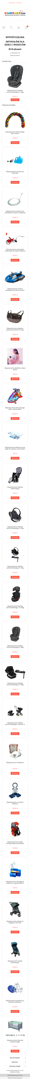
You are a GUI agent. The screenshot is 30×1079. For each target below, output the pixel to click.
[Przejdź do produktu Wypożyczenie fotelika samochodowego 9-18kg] (15, 634)
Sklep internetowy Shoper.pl (15, 1078)
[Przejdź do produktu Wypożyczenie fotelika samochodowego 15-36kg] (15, 594)
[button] (4, 27)
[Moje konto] (18, 27)
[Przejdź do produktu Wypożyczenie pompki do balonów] (15, 160)
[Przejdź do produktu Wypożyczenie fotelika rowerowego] (15, 475)
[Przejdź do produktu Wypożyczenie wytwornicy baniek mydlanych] (15, 989)
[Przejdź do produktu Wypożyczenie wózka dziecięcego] (15, 949)
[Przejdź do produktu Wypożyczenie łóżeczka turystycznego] (15, 1028)
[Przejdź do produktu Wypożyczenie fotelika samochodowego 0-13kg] (15, 515)
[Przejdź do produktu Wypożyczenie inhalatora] (15, 751)
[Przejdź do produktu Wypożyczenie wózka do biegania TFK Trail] (15, 909)
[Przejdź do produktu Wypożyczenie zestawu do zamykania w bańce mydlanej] (15, 199)
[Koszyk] (26, 27)
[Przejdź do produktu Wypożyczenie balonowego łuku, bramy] (15, 120)
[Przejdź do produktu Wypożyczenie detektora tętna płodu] (15, 356)
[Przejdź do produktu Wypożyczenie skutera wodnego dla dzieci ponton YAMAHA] (15, 277)
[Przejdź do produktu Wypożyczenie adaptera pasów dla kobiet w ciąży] (15, 316)
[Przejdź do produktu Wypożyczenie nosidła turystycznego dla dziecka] (15, 830)
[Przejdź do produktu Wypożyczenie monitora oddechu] (15, 790)
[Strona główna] (15, 13)
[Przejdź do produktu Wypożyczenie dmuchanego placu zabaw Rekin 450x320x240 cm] (15, 396)
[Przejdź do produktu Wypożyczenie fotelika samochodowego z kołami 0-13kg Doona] (15, 711)
